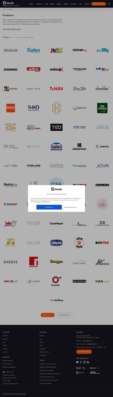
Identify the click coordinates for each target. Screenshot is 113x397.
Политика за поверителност (42, 201)
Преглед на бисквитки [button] (70, 207)
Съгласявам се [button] (49, 207)
